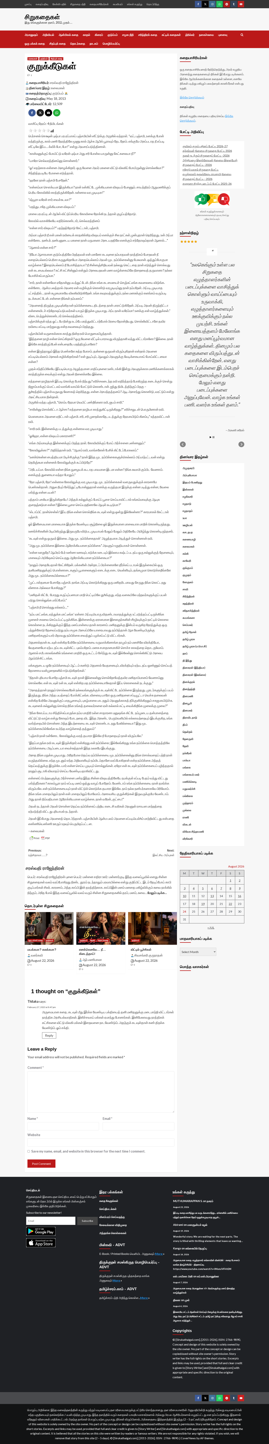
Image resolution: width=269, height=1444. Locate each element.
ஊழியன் (188, 524)
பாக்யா (186, 760)
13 (212, 895)
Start (211, 437)
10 (184, 895)
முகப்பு (28, 4)
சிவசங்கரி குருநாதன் (148, 955)
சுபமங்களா (189, 617)
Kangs (177, 1248)
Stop (213, 437)
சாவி (185, 589)
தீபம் (185, 724)
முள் (187, 1300)
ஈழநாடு (187, 503)
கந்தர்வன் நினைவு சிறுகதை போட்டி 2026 (207, 150)
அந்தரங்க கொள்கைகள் (112, 1233)
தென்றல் (187, 731)
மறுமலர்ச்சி (189, 788)
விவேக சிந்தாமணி (193, 831)
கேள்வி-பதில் (59, 4)
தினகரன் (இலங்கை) (194, 674)
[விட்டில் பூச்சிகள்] (152, 928)
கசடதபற (188, 532)
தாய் (185, 653)
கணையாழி (189, 539)
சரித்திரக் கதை (147, 34)
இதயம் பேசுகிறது (192, 482)
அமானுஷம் (31, 34)
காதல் (86, 34)
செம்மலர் (188, 624)
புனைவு (222, 34)
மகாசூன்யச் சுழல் (197, 1224)
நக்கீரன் (187, 753)
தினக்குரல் (189, 681)
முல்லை (187, 810)
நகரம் (210, 1201)
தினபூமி (187, 703)
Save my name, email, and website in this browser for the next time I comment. (88, 1151)
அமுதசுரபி (189, 467)
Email (107, 1119)
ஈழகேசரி (188, 496)
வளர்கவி (37, 955)
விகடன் (187, 824)
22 (230, 903)
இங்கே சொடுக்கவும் (192, 97)
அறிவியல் (48, 34)
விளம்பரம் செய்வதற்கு (112, 1217)
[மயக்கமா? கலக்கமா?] (49, 928)
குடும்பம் (113, 34)
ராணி (186, 817)
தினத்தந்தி (189, 688)
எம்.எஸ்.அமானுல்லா (208, 1276)
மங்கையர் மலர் (191, 774)
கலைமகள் (33, 59)
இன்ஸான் (188, 489)
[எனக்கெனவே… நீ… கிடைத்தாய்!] (100, 928)
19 (203, 903)
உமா (185, 517)
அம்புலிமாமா (190, 475)
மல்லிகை (188, 795)
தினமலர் (188, 710)
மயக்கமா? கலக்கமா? (41, 949)
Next (241, 444)
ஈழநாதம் (188, 510)
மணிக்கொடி (190, 781)
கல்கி (186, 553)
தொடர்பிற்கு (153, 4)
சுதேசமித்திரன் (191, 610)
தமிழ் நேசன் (190, 631)
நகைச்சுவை (206, 34)
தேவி (92, 940)
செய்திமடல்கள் (108, 1208)
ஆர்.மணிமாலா (92, 960)
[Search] (242, 35)
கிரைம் (99, 34)
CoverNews (188, 1438)
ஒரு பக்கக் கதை (35, 43)
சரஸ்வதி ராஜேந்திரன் (64, 83)
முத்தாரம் (188, 802)
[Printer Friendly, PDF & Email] (39, 838)
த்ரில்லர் (190, 34)
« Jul (211, 927)
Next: (163, 853)
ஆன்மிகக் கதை (68, 34)
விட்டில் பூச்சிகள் (141, 949)
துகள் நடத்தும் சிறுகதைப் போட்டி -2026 (206, 155)
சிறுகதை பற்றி (77, 4)
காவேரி (187, 560)
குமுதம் (187, 574)
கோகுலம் (188, 581)
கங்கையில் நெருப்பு (196, 1248)
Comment (35, 1068)
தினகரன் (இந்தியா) (194, 667)
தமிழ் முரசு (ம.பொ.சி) (195, 646)
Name (32, 1119)
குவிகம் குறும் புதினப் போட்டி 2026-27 (205, 146)
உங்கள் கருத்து (134, 4)
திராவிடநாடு (190, 717)
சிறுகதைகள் (42, 17)
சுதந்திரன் (188, 603)
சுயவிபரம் (118, 4)
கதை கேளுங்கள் (108, 1200)
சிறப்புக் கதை (57, 43)
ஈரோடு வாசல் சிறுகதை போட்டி (201, 169)
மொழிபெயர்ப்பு (111, 43)
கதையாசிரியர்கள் (99, 4)
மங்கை (187, 767)
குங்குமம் (188, 567)
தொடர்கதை (77, 43)
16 (239, 895)
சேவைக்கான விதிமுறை (113, 1225)
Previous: (37, 853)
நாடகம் (94, 43)
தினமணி (188, 696)
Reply (49, 1035)
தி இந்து (187, 660)
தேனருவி (188, 738)
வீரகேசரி (188, 838)
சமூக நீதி (128, 34)
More (159, 1253)
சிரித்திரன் (189, 596)
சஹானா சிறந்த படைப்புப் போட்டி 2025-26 (207, 183)
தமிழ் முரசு (189, 638)
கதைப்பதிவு (42, 4)
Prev (183, 444)
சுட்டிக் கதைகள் (171, 34)
